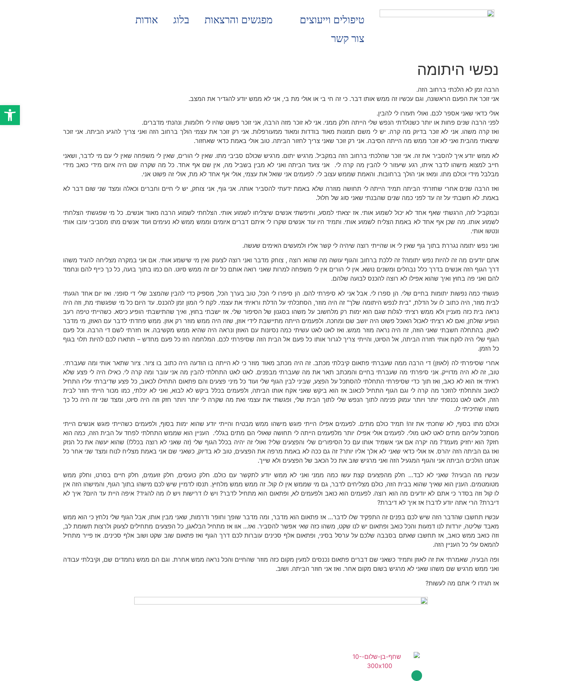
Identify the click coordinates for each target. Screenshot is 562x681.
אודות (146, 20)
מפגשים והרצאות (239, 20)
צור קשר (347, 38)
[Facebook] (416, 675)
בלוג (181, 20)
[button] (10, 115)
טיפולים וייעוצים (332, 20)
